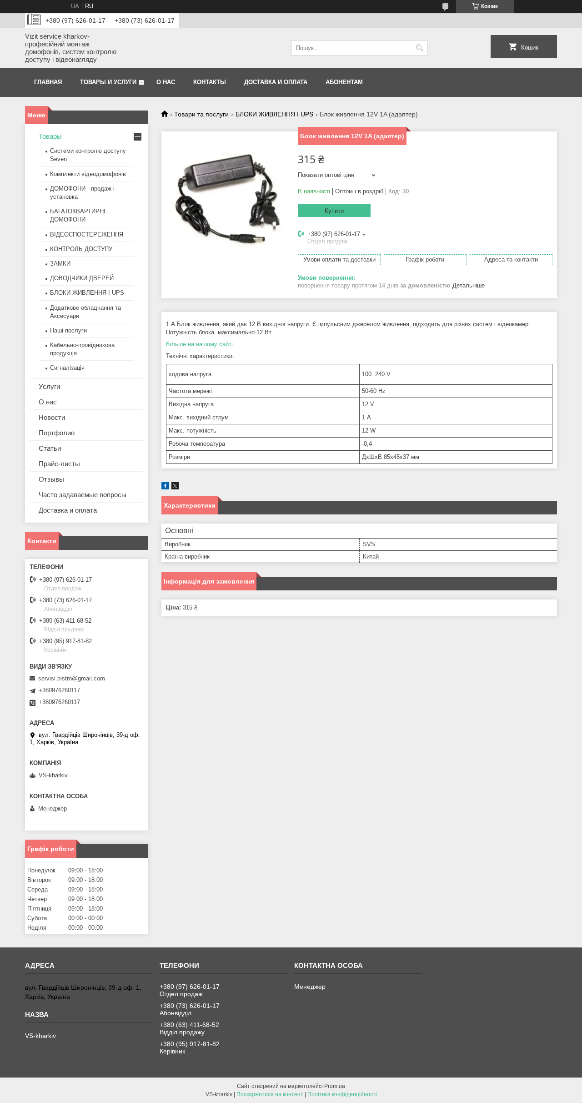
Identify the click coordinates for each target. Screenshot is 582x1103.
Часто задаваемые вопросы (82, 495)
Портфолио (57, 433)
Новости (52, 417)
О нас (165, 82)
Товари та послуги (201, 114)
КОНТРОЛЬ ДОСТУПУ (81, 249)
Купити (334, 210)
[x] (175, 487)
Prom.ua (334, 1086)
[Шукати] (419, 48)
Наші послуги (68, 330)
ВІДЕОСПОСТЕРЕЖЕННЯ (86, 234)
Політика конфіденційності (342, 1094)
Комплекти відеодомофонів (88, 174)
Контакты (209, 82)
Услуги (49, 386)
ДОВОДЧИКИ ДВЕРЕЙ (82, 278)
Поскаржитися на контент (269, 1094)
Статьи (50, 448)
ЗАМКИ (60, 263)
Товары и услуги (108, 82)
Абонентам (344, 82)
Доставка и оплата (275, 82)
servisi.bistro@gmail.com (71, 678)
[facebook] (165, 487)
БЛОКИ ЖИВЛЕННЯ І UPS (274, 114)
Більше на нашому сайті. (200, 344)
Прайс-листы (59, 464)
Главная (48, 82)
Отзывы (51, 479)
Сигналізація (67, 367)
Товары (50, 136)
